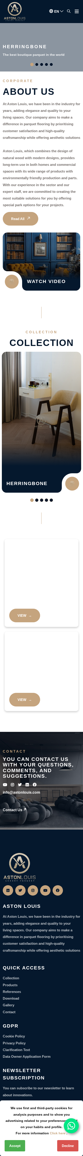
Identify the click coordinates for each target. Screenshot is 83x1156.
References (12, 992)
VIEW (25, 615)
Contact (9, 1012)
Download (11, 998)
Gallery (8, 1005)
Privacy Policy (14, 1043)
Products (10, 985)
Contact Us (12, 810)
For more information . (41, 1133)
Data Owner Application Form (26, 1056)
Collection (11, 978)
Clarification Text (16, 1050)
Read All (18, 219)
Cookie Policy (14, 1036)
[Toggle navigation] (77, 12)
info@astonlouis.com (21, 792)
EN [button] (57, 11)
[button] (32, 64)
